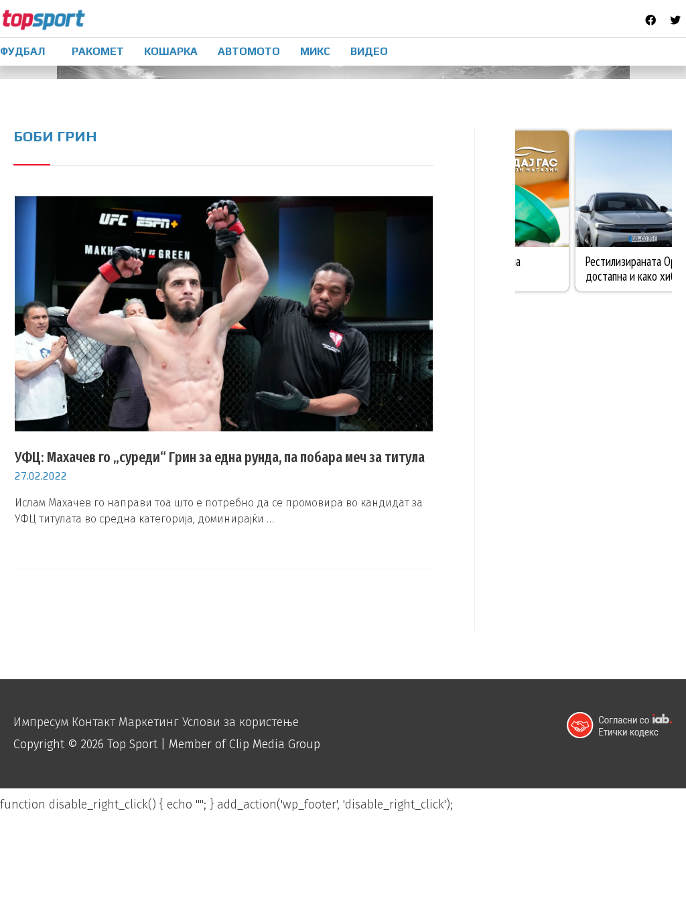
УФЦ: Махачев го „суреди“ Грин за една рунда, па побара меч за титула (220, 457)
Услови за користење (240, 722)
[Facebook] (650, 20)
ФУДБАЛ (22, 51)
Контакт (93, 722)
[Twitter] (675, 20)
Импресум (40, 722)
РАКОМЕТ (98, 51)
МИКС (315, 51)
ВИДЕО (369, 51)
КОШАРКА (171, 51)
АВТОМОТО (249, 51)
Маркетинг (149, 722)
